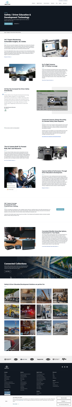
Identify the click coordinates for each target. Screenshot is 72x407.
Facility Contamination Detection (41, 379)
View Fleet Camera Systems (47, 80)
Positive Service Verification (40, 376)
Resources (65, 3)
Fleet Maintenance (23, 384)
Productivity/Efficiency (23, 383)
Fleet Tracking (22, 379)
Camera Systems (46, 3)
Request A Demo (7, 56)
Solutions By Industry (23, 375)
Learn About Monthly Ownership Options (50, 246)
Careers (61, 0)
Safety (21, 380)
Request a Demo (8, 23)
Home (5, 32)
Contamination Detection (23, 388)
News (53, 375)
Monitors (38, 394)
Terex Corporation (6, 379)
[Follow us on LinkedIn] (64, 366)
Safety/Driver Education (40, 384)
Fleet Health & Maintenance (40, 383)
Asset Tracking (39, 387)
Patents (5, 380)
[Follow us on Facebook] (62, 366)
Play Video (52, 100)
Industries (52, 3)
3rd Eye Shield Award (7, 376)
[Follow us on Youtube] (67, 366)
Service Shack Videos (56, 382)
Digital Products (39, 3)
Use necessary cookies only (64, 404)
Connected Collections (23, 376)
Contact (66, 0)
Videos (54, 376)
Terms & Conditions (7, 384)
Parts (57, 3)
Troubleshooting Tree (56, 386)
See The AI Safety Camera (9, 160)
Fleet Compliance (39, 388)
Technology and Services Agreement (9, 383)
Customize (63, 401)
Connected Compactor (40, 380)
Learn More (7, 271)
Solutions (33, 3)
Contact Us (16, 23)
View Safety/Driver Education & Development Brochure (51, 136)
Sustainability (22, 387)
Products (8, 32)
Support (60, 3)
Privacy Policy (20, 400)
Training (54, 383)
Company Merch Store (7, 387)
